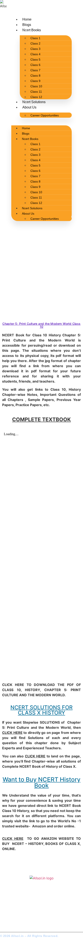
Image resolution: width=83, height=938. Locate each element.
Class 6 (35, 65)
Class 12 (36, 97)
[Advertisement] (41, 276)
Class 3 (35, 48)
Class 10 (36, 86)
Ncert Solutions (34, 102)
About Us (29, 107)
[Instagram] (12, 916)
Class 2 (35, 43)
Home (26, 19)
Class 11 (36, 91)
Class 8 (35, 75)
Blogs (26, 25)
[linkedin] (19, 916)
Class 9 (35, 81)
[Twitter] (5, 916)
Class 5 (35, 59)
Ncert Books (31, 30)
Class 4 (35, 54)
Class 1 (35, 38)
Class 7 (35, 70)
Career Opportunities (44, 115)
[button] (41, 120)
